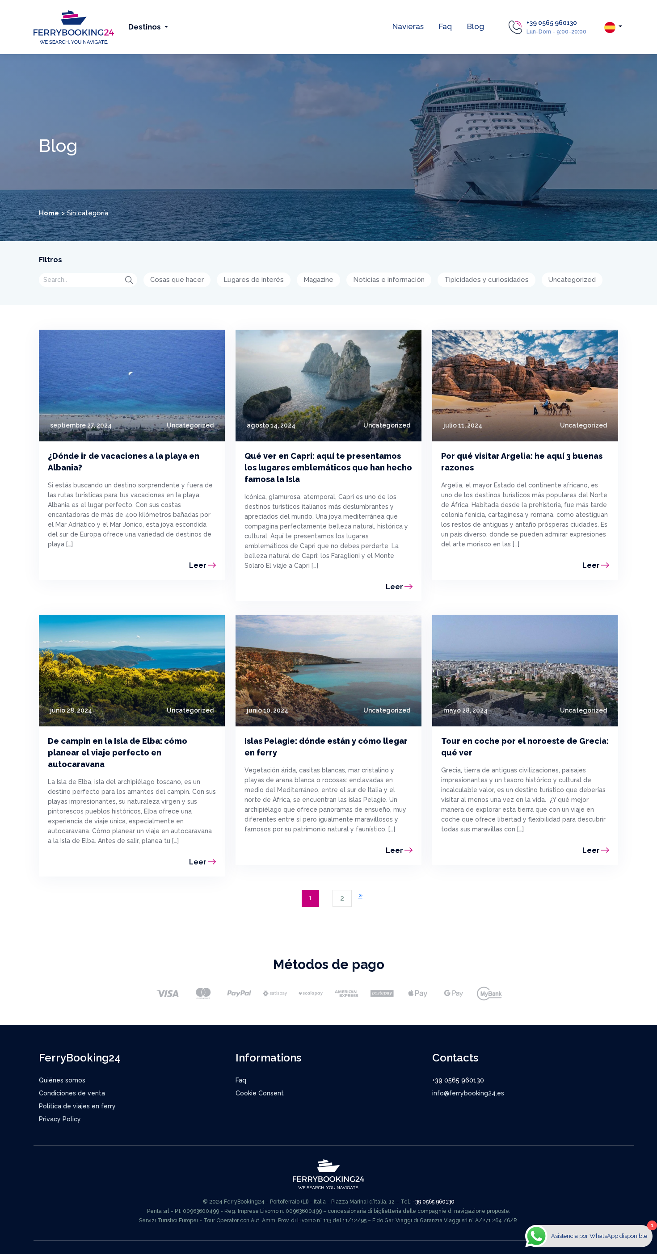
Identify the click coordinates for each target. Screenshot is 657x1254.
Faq (445, 26)
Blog (475, 26)
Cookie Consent (260, 1093)
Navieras (408, 26)
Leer (197, 565)
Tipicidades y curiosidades (486, 280)
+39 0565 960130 (551, 22)
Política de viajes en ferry (77, 1106)
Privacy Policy (60, 1119)
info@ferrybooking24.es (468, 1093)
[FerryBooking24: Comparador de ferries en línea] (74, 26)
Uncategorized (572, 280)
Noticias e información (389, 280)
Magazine (318, 280)
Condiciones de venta (72, 1093)
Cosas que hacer (177, 280)
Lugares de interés (253, 280)
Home (49, 213)
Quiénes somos (62, 1080)
